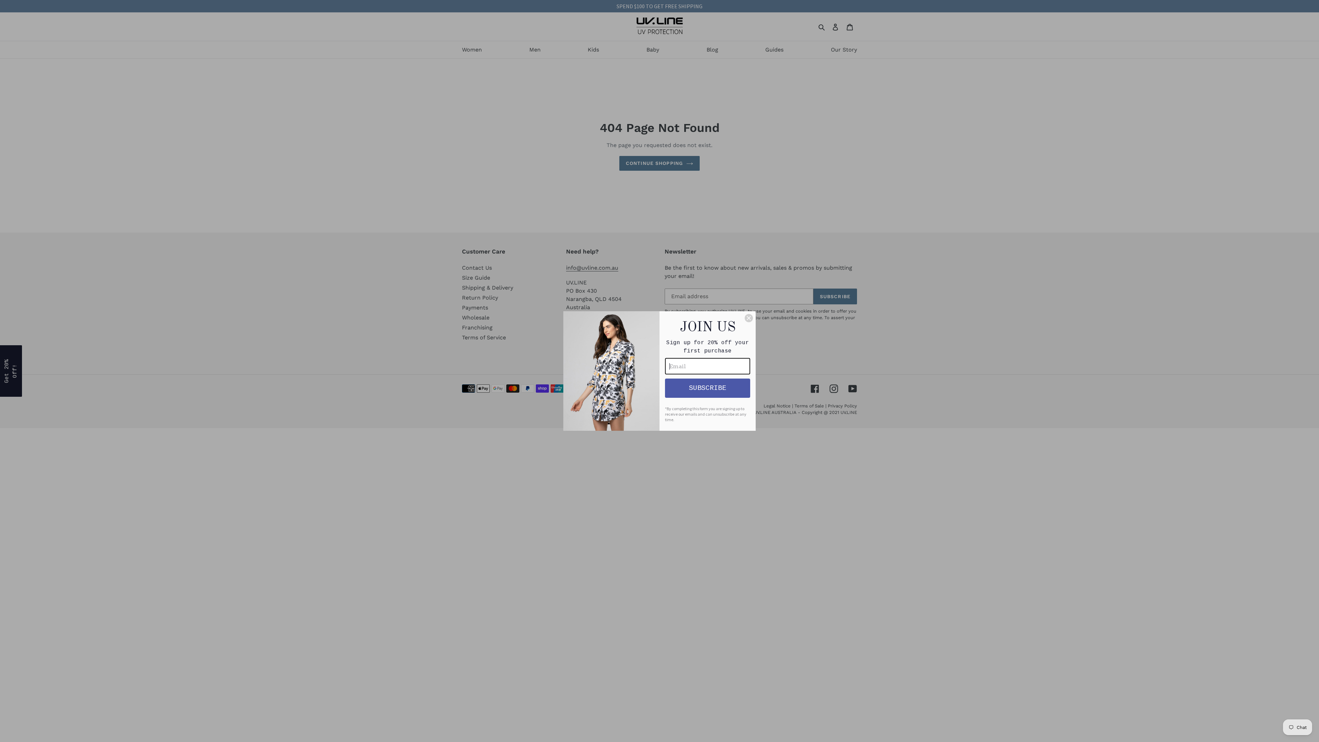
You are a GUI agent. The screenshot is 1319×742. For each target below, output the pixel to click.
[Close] (749, 318)
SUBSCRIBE (707, 388)
